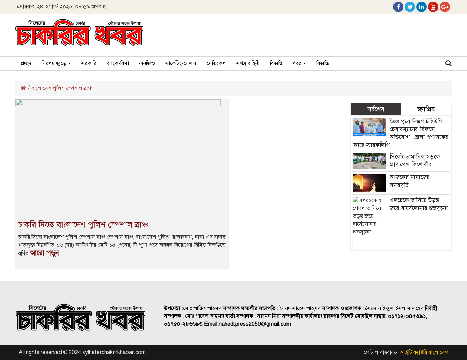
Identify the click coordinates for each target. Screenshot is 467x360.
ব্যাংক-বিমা (118, 63)
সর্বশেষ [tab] (375, 109)
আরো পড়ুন (44, 253)
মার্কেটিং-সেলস (180, 63)
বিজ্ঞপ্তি (276, 63)
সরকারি (88, 63)
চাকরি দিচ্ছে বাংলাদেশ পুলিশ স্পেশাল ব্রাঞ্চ (83, 225)
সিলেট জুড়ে (55, 63)
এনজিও (147, 63)
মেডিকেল (216, 63)
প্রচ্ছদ (26, 63)
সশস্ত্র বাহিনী (248, 63)
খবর (298, 63)
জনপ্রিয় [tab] (426, 109)
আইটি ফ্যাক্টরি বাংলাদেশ (424, 352)
